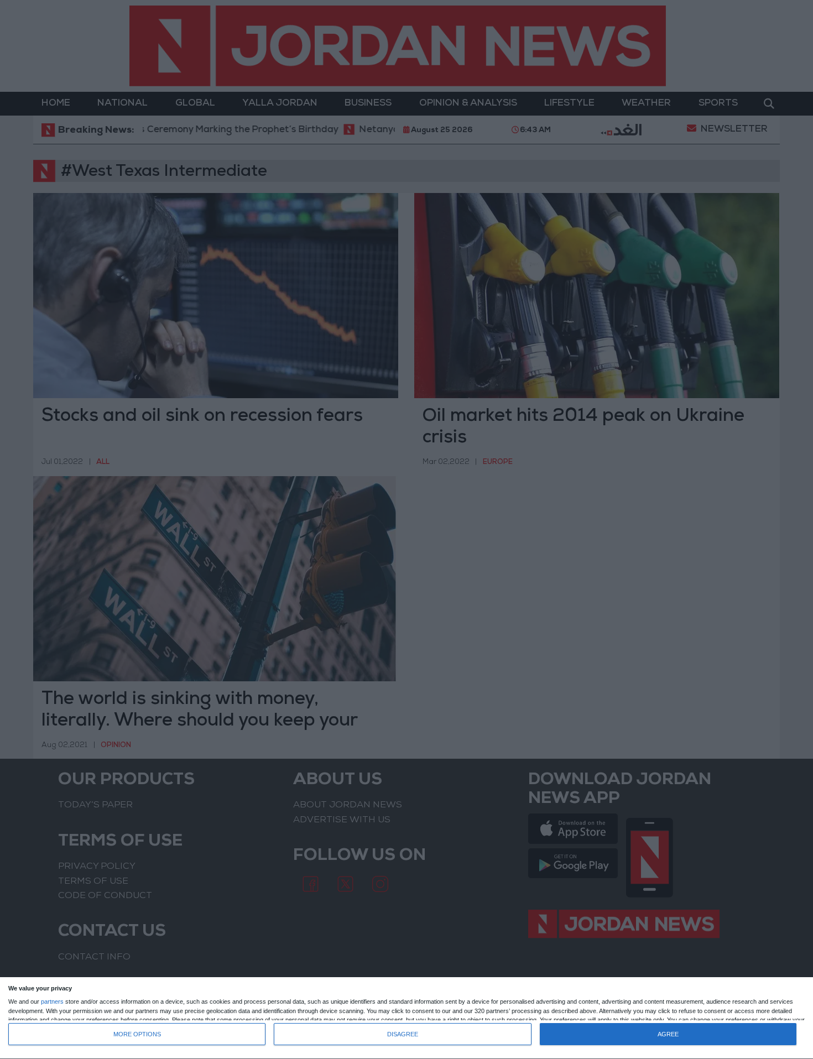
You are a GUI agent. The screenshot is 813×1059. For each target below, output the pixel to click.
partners (52, 1002)
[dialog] (406, 1018)
